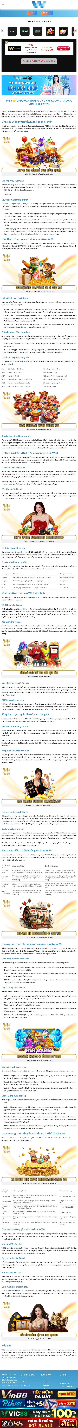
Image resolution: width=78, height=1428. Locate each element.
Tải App (46, 1382)
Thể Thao (26, 1385)
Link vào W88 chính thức (64, 48)
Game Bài (26, 1389)
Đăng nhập (47, 1389)
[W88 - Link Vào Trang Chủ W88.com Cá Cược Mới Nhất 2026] (39, 4)
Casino (25, 1382)
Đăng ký (46, 1385)
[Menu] (3, 4)
